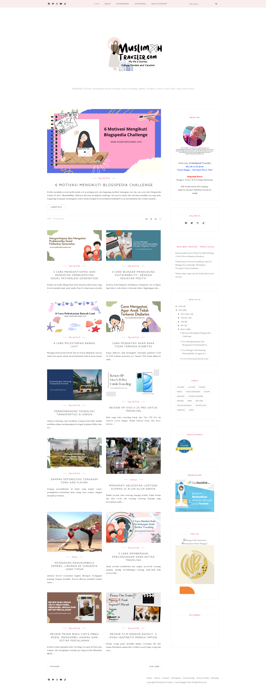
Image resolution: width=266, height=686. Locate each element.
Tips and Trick (104, 178)
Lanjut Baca (56, 207)
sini (188, 186)
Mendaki (180, 401)
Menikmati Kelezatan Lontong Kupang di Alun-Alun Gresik (133, 487)
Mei (183, 325)
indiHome (181, 396)
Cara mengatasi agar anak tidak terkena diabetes (133, 345)
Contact (165, 678)
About (108, 4)
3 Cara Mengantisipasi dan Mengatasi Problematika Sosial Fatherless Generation (74, 275)
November (186, 314)
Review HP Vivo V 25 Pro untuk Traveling (133, 409)
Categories (140, 4)
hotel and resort (193, 392)
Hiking (74, 557)
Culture (191, 387)
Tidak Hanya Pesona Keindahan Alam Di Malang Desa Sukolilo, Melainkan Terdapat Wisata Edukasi (193, 264)
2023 (180, 310)
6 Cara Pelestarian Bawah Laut (74, 345)
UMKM (191, 410)
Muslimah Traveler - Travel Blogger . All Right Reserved (182, 682)
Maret (184, 329)
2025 (180, 306)
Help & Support (159, 4)
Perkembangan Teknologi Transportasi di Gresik (74, 413)
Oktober (185, 317)
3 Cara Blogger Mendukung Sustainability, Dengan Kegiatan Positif (133, 275)
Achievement (122, 4)
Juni (183, 321)
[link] (49, 3)
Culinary (133, 480)
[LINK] (186, 223)
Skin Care (199, 401)
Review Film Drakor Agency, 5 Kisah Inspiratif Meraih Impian (133, 636)
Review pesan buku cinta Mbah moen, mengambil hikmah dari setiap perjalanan (74, 637)
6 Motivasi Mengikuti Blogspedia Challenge (104, 185)
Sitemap (215, 678)
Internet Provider (195, 396)
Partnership (189, 678)
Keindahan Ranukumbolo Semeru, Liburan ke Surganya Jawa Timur (74, 566)
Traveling (181, 410)
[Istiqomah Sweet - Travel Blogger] (133, 51)
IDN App (207, 392)
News (189, 401)
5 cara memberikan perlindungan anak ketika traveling (133, 556)
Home (96, 4)
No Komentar (58, 219)
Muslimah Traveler (201, 163)
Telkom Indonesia (184, 405)
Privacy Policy (203, 678)
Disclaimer (176, 678)
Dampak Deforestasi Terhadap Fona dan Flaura (74, 481)
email (194, 193)
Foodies (202, 387)
